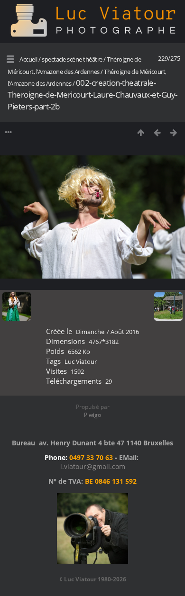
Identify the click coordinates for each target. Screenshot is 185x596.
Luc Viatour (81, 361)
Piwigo (92, 415)
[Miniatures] (140, 132)
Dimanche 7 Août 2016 (107, 331)
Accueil (28, 59)
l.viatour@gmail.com (92, 466)
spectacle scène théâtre (72, 59)
